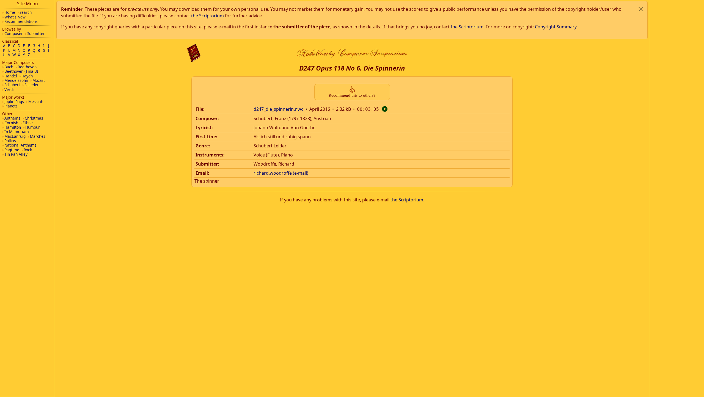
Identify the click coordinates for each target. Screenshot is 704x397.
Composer (13, 33)
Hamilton (12, 127)
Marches (37, 136)
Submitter (36, 33)
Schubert (12, 84)
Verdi (9, 89)
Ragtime (11, 149)
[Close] (640, 9)
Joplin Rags (14, 101)
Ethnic (28, 122)
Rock (28, 149)
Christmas (34, 118)
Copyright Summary (555, 27)
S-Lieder (31, 84)
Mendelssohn (16, 80)
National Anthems (20, 145)
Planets (11, 106)
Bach (8, 66)
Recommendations (21, 21)
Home (9, 12)
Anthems (12, 118)
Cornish (11, 122)
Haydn (27, 76)
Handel (10, 76)
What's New (15, 17)
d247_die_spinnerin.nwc (278, 109)
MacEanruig (15, 136)
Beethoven (27, 66)
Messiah (35, 101)
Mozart (38, 80)
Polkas (10, 140)
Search (26, 12)
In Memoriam (16, 131)
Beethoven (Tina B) (21, 71)
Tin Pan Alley (16, 154)
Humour (32, 127)
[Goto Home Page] (194, 53)
